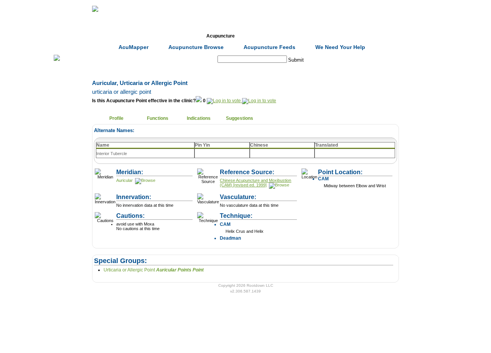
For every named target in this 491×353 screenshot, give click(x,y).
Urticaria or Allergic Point (154, 270)
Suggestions (239, 118)
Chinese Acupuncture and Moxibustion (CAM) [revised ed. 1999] (255, 182)
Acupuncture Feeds (269, 47)
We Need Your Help (340, 47)
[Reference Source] (278, 185)
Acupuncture (220, 36)
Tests (261, 36)
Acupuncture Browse (196, 47)
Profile (116, 118)
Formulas (179, 36)
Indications (199, 118)
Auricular (124, 180)
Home (97, 36)
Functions (157, 118)
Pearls (343, 36)
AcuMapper (133, 47)
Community (302, 36)
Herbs (138, 36)
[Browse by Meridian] (144, 180)
